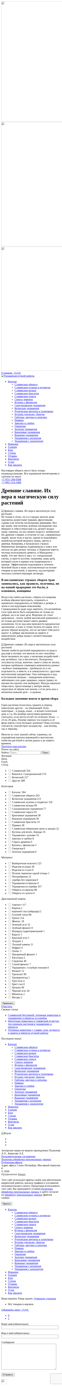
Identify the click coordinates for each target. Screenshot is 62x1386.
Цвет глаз (17, 984)
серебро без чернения (24, 879)
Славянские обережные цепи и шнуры (34, 828)
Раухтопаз (18, 957)
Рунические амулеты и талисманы (34, 411)
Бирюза (16, 908)
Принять (7, 1203)
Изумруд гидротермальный (27, 931)
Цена (4, 758)
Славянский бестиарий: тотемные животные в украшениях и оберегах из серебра (34, 1016)
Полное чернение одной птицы (30, 873)
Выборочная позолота (24, 863)
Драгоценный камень (13, 898)
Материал (6, 857)
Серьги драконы (24, 399)
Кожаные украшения (26, 435)
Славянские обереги (26, 384)
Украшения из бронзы (24, 883)
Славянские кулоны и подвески (32, 387)
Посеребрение (20, 876)
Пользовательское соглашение (18, 1156)
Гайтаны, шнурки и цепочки (31, 417)
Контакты (13, 459)
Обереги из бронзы (23, 889)
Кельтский (18, 777)
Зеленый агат (20, 924)
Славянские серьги (25, 396)
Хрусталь (17, 980)
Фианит (16, 971)
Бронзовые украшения (27, 432)
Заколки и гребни (24, 423)
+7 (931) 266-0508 (11, 479)
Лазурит (17, 941)
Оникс (16, 951)
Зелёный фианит (21, 927)
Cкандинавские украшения (27, 808)
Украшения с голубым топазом (29, 967)
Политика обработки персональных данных (26, 1159)
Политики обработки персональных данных (27, 1190)
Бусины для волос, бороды (30, 414)
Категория (7, 786)
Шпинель (17, 994)
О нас (11, 462)
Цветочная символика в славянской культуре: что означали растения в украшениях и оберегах (33, 1024)
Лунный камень (21, 944)
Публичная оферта (11, 1162)
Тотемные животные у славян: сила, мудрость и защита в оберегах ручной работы (34, 1031)
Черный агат (19, 990)
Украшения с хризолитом (29, 441)
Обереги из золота (22, 893)
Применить (8, 1003)
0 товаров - (11, 372)
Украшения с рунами (24, 835)
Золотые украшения (26, 429)
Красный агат (20, 937)
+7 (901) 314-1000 (11, 482)
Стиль (4, 764)
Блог (10, 450)
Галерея (12, 447)
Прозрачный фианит (24, 954)
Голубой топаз (20, 914)
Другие (16, 780)
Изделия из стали (22, 870)
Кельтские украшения (27, 408)
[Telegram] (4, 1383)
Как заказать (15, 464)
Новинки (13, 444)
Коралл (16, 934)
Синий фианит (20, 964)
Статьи (12, 453)
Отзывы (12, 456)
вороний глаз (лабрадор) (26, 911)
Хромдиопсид (20, 977)
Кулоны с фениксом (26, 402)
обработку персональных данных (23, 1194)
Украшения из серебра (25, 886)
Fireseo (21, 1174)
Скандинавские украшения (30, 405)
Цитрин (16, 987)
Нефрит (16, 947)
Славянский (19, 770)
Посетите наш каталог (13, 746)
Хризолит (18, 974)
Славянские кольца (25, 390)
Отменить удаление (45, 1298)
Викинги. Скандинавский (27, 774)
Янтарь (16, 997)
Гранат (16, 918)
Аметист (17, 904)
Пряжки (19, 420)
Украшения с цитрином (28, 438)
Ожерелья (20, 426)
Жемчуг (16, 921)
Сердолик (18, 961)
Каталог (12, 381)
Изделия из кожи (22, 866)
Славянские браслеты (27, 393)
